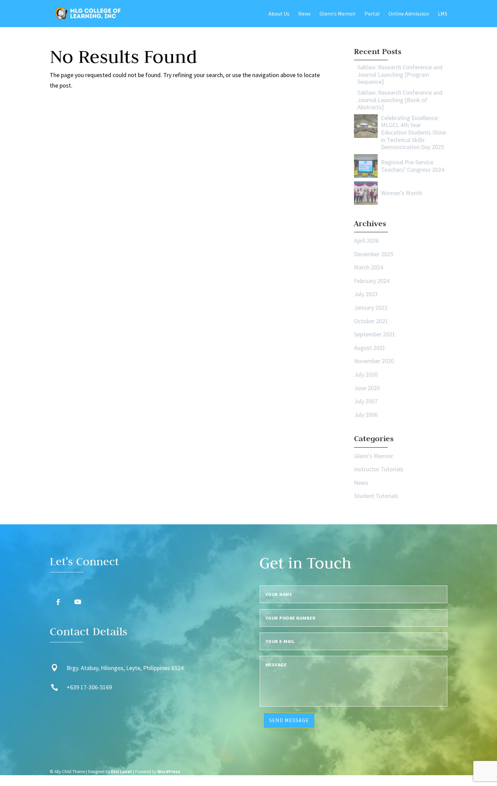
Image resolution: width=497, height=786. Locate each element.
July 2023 (366, 294)
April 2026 (366, 240)
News (361, 482)
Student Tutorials (376, 496)
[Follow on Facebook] (58, 602)
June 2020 (367, 388)
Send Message (289, 720)
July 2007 (366, 401)
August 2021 (369, 348)
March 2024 (368, 267)
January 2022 (370, 307)
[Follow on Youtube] (77, 602)
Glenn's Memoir (373, 456)
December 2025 (373, 254)
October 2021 (371, 321)
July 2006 (366, 415)
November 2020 (374, 361)
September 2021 (374, 334)
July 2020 (366, 374)
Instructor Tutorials (378, 469)
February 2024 (371, 281)
